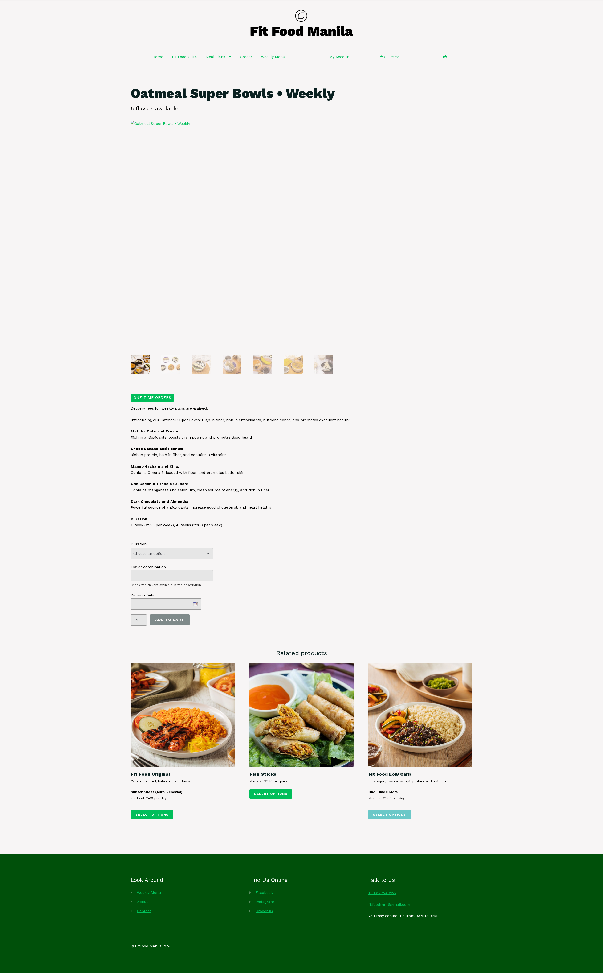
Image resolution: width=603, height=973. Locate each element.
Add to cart (169, 619)
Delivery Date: (143, 595)
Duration (139, 544)
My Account (340, 56)
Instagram (265, 901)
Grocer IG (264, 911)
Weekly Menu (273, 56)
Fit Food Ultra (184, 56)
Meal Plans (215, 56)
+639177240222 (382, 893)
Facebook (264, 892)
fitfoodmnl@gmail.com (389, 904)
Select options (152, 814)
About (142, 901)
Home (157, 56)
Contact (144, 911)
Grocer (246, 56)
